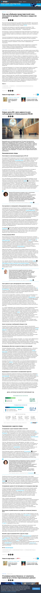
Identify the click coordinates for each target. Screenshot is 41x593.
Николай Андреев (9, 547)
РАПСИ (25, 25)
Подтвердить (36, 588)
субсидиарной (17, 283)
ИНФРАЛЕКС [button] (5, 228)
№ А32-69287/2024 (19, 160)
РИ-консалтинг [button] (27, 451)
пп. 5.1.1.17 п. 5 (33, 542)
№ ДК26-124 (7, 538)
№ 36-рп (11, 362)
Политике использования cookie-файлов (8, 591)
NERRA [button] (25, 180)
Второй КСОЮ (17, 447)
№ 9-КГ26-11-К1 (27, 514)
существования (14, 428)
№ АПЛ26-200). (8, 545)
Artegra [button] (34, 260)
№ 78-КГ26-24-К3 (20, 490)
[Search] (37, 1)
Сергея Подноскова (27, 535)
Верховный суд (32, 297)
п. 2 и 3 (17, 540)
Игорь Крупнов (20, 246)
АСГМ (30, 240)
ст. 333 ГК (4, 523)
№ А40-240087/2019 (30, 210)
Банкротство (6, 551)
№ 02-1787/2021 (34, 436)
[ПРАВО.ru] (5, 1)
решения (9, 234)
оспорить (21, 538)
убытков (12, 346)
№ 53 (18, 312)
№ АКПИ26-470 (8, 542)
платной (12, 155)
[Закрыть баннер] (21, 583)
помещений (14, 206)
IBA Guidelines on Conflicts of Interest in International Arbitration (15, 263)
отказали (4, 539)
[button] (9, 20)
